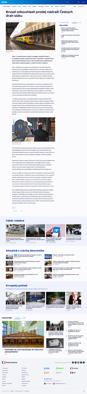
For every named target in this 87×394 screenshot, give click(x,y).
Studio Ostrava (25, 374)
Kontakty (24, 385)
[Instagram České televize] (73, 362)
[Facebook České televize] (75, 362)
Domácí (25, 6)
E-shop (4, 381)
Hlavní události (6, 6)
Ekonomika (41, 6)
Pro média (24, 368)
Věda (52, 6)
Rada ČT (24, 377)
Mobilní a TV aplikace (7, 383)
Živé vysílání (5, 370)
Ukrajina (14, 6)
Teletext (4, 374)
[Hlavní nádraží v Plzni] (33, 129)
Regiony (34, 6)
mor (7, 19)
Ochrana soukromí (19, 391)
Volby (19, 6)
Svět (29, 6)
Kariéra (23, 379)
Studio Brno (24, 372)
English (12, 391)
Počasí (47, 6)
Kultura (57, 6)
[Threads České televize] (84, 362)
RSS (84, 391)
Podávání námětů (26, 381)
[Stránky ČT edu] (72, 372)
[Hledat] (78, 2)
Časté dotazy (25, 383)
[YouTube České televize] (78, 362)
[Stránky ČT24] (46, 368)
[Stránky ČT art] (58, 372)
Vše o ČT (4, 385)
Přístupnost (26, 391)
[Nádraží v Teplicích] (30, 36)
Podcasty (62, 6)
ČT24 (21, 210)
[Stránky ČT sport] (59, 368)
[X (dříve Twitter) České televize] (81, 362)
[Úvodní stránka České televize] (9, 362)
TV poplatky (5, 372)
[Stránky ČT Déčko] (46, 372)
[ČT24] (4, 2)
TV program (5, 368)
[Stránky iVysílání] (74, 368)
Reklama (24, 370)
